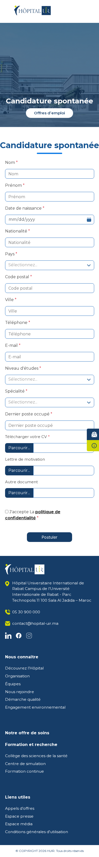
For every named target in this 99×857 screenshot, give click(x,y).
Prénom (14, 185)
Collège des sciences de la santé (36, 755)
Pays (10, 254)
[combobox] (49, 265)
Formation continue (24, 771)
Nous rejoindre (19, 691)
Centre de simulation (25, 763)
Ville (10, 299)
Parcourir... (19, 447)
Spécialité (15, 391)
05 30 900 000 (26, 612)
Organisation (17, 676)
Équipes (13, 683)
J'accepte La (32, 514)
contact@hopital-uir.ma (35, 623)
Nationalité (16, 231)
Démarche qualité (23, 699)
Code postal (17, 276)
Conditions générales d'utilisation (36, 831)
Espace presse (19, 816)
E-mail (12, 345)
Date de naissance (24, 208)
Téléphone (16, 322)
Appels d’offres (19, 808)
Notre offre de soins (27, 732)
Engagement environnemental (35, 707)
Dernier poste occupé (28, 414)
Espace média (18, 823)
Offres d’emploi (49, 113)
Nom (10, 162)
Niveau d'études (22, 368)
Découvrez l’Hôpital (24, 668)
